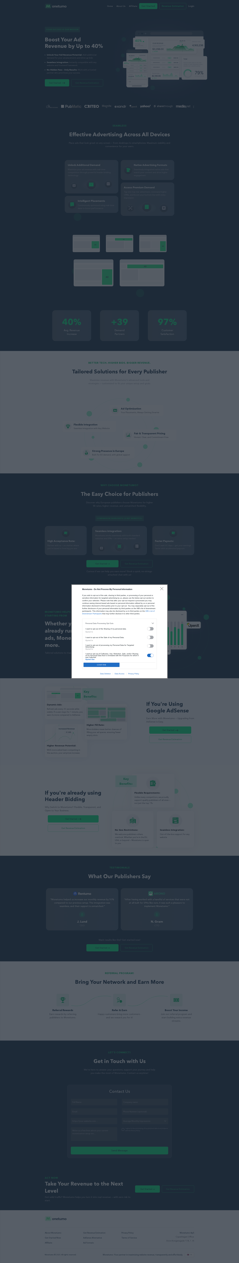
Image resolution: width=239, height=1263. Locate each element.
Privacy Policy (133, 674)
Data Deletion (105, 674)
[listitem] (119, 623)
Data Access (119, 674)
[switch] (150, 628)
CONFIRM (101, 665)
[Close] (162, 589)
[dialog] (119, 631)
